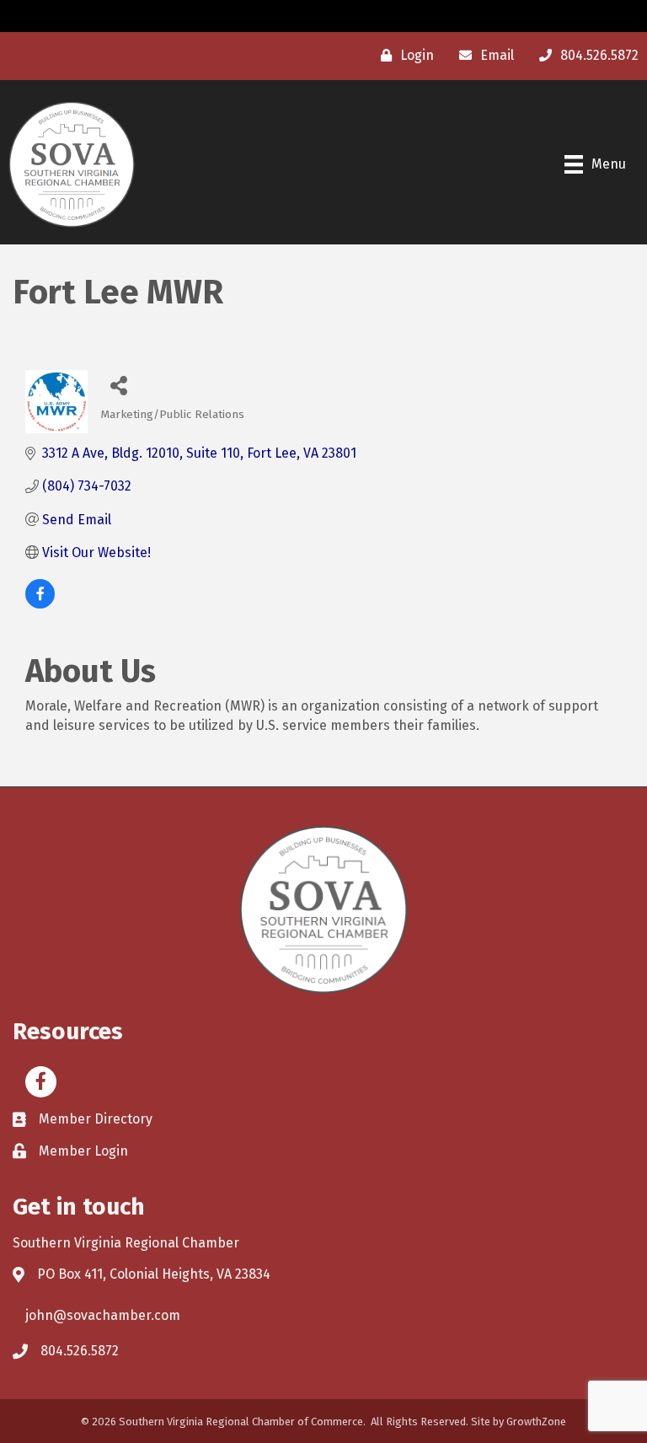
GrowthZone (536, 1421)
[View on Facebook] (40, 604)
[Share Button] (119, 385)
